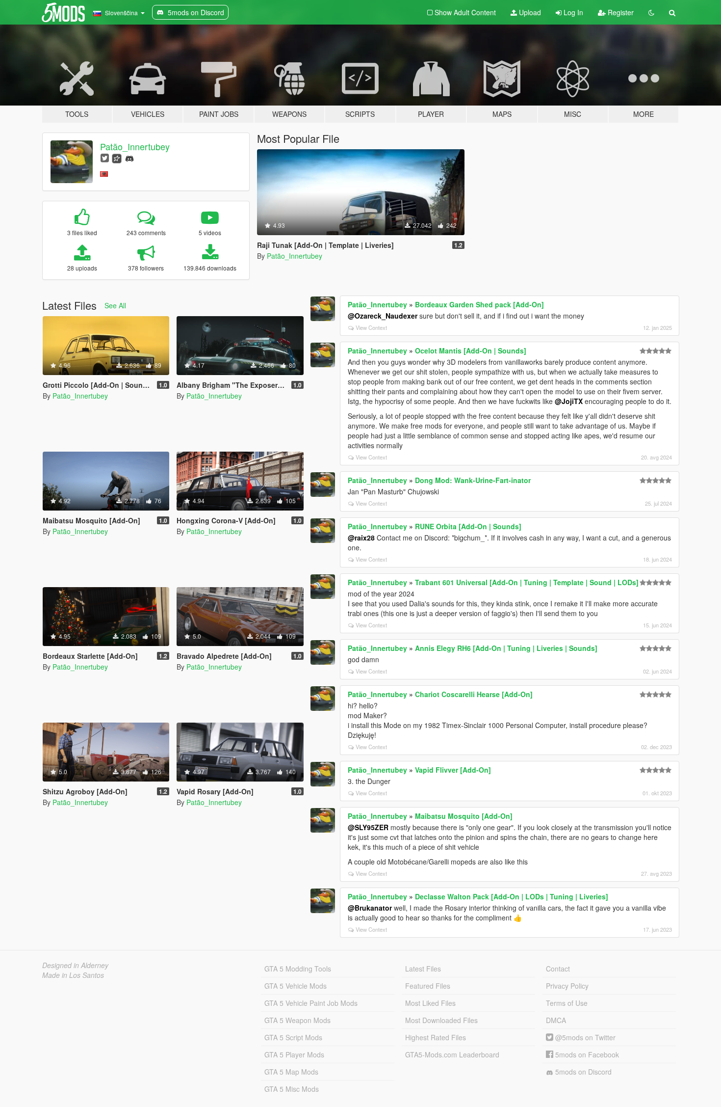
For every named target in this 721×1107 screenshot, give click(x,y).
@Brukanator (370, 908)
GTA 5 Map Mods (291, 1072)
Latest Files (423, 968)
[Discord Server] (129, 157)
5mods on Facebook (586, 1054)
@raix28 (361, 537)
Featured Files (427, 986)
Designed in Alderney (75, 965)
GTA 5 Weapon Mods (297, 1020)
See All (115, 305)
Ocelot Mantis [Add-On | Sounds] (470, 350)
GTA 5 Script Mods (293, 1037)
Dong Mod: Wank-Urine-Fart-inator (473, 480)
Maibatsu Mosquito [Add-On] (464, 816)
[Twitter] (104, 157)
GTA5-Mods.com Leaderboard (452, 1054)
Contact (558, 968)
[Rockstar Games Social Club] (116, 157)
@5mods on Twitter (584, 1037)
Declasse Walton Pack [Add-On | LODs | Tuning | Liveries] (511, 896)
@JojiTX (569, 401)
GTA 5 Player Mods (294, 1054)
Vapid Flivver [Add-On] (453, 770)
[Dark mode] (651, 12)
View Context (371, 327)
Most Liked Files (430, 1003)
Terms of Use (567, 1003)
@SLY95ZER (368, 827)
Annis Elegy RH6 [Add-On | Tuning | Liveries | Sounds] (506, 648)
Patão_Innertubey (135, 146)
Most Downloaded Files (441, 1020)
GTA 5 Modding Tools (297, 968)
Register (620, 12)
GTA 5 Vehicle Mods (295, 986)
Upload (529, 12)
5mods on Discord (582, 1072)
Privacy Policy (567, 986)
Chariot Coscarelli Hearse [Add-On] (474, 694)
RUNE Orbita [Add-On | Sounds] (468, 526)
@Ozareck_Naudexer (382, 316)
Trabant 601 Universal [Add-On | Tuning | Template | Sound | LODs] (527, 582)
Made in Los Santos (73, 975)
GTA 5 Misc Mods (291, 1089)
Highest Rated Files (435, 1037)
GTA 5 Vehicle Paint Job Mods (311, 1003)
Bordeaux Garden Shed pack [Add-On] (479, 304)
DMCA (556, 1020)
